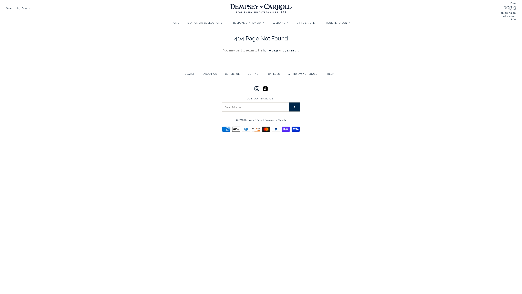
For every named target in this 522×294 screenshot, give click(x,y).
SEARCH (190, 73)
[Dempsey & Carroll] (261, 6)
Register (332, 22)
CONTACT (254, 73)
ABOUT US (210, 73)
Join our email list (261, 98)
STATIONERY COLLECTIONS (206, 22)
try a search (290, 50)
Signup (10, 8)
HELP (332, 73)
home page (270, 50)
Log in (346, 22)
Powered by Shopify (275, 120)
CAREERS (274, 73)
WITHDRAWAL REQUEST (303, 73)
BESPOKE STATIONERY (248, 22)
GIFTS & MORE (307, 22)
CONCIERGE (232, 73)
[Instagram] (256, 88)
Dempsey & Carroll (254, 120)
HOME (175, 22)
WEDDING (280, 22)
